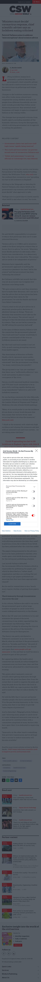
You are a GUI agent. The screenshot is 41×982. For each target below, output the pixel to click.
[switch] (33, 491)
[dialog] (20, 491)
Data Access (17, 531)
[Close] (37, 451)
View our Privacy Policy (31, 531)
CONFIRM (12, 524)
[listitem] (20, 486)
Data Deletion (6, 531)
